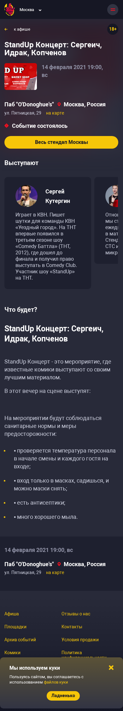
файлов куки (56, 682)
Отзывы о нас (76, 613)
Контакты (72, 626)
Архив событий (20, 639)
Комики (12, 652)
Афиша (11, 613)
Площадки (15, 626)
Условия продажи (80, 639)
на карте (55, 113)
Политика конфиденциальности (84, 655)
